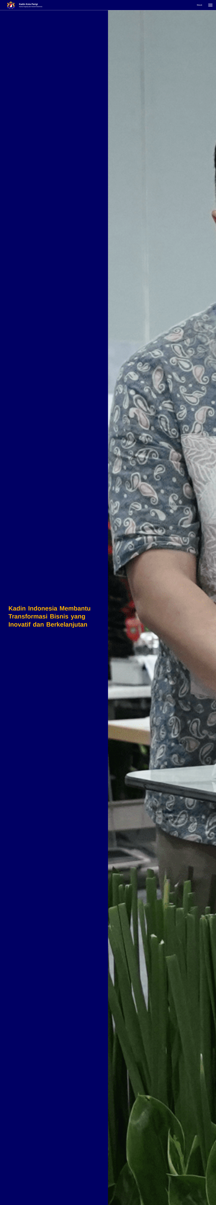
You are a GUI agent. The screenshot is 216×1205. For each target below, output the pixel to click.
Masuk (199, 5)
